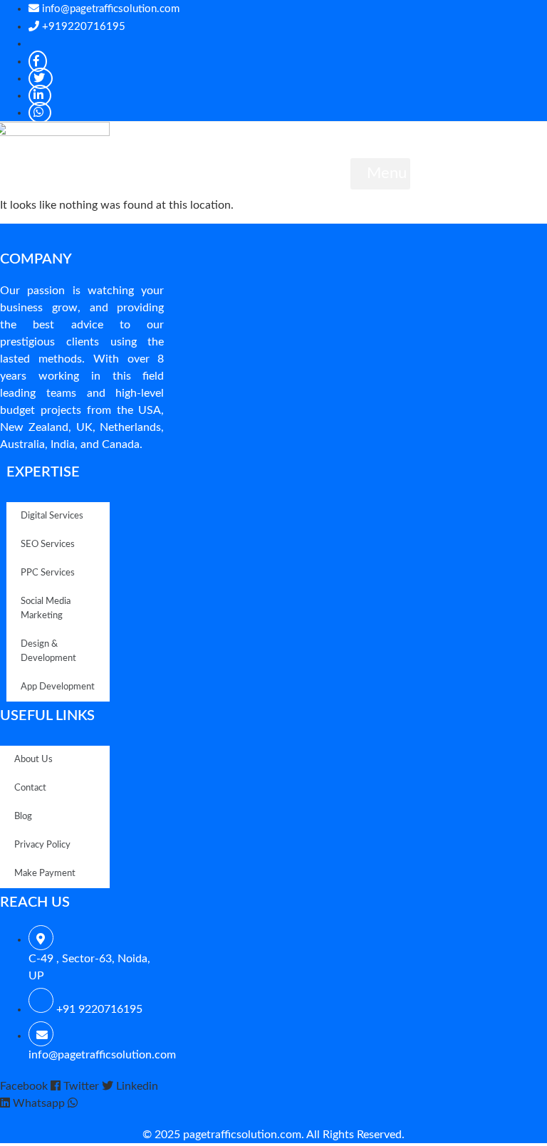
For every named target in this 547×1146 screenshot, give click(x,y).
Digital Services (52, 516)
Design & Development (48, 651)
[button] (380, 173)
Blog (23, 816)
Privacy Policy (42, 845)
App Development (58, 687)
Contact (30, 788)
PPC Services (48, 573)
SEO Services (48, 544)
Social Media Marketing (46, 608)
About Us (33, 759)
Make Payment (44, 873)
